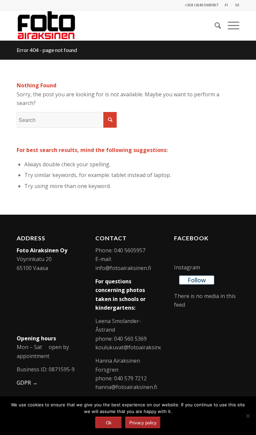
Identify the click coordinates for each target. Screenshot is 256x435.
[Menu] (230, 25)
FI (226, 4)
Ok (109, 422)
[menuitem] (226, 5)
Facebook (191, 238)
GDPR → (27, 382)
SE (237, 4)
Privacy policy (143, 422)
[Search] (214, 25)
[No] (247, 415)
